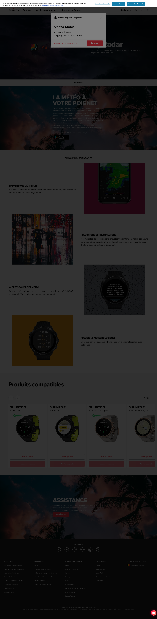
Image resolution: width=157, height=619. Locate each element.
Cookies (44, 5)
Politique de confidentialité (55, 5)
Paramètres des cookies (102, 4)
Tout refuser (118, 4)
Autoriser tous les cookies (136, 4)
